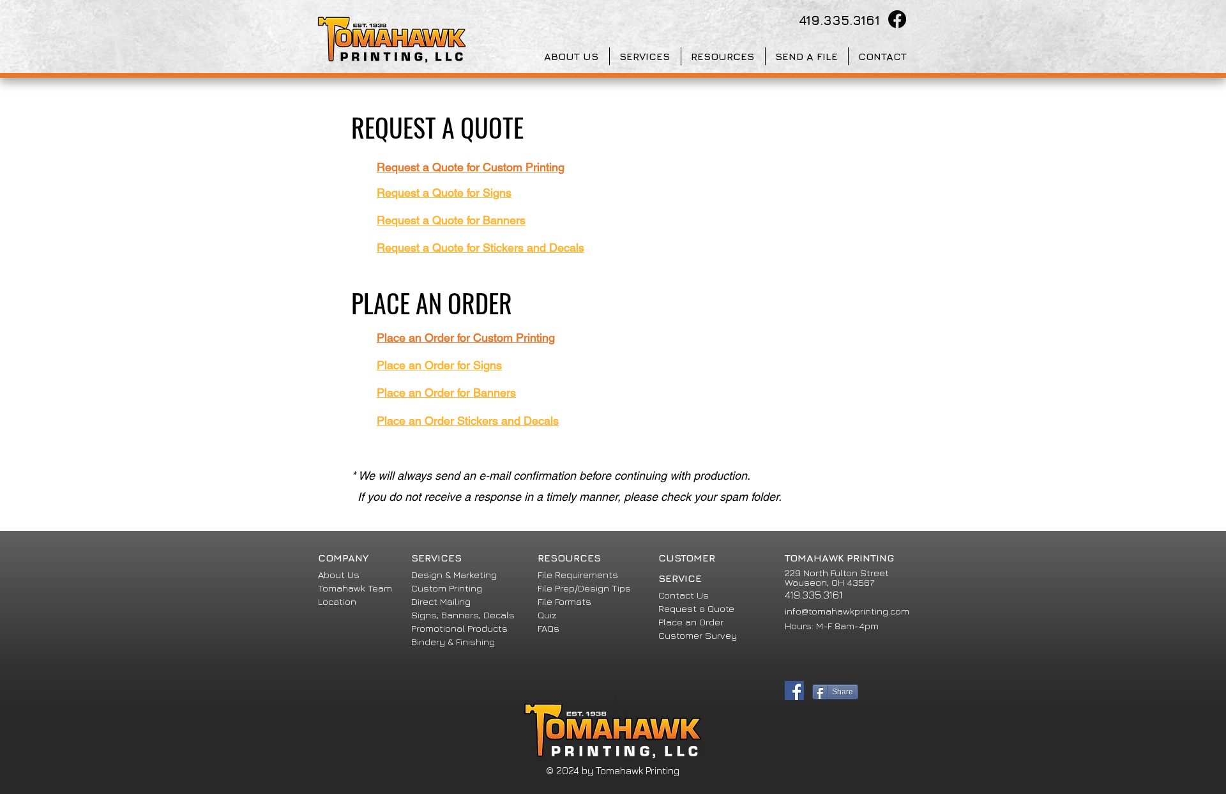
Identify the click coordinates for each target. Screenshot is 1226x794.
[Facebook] (897, 19)
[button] (571, 56)
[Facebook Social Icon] (794, 690)
